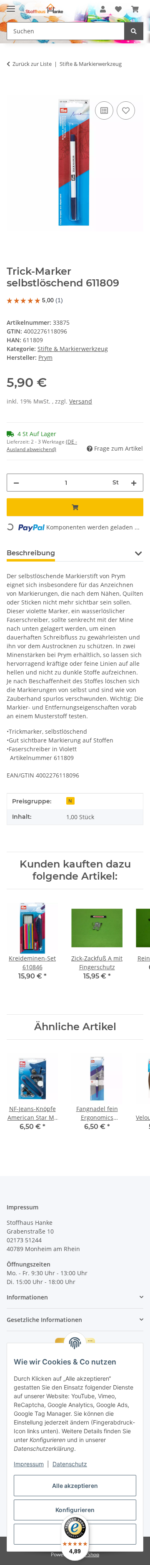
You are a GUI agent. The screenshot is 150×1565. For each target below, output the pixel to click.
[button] (102, 9)
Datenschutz (69, 1463)
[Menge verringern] (16, 482)
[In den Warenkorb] (13, 90)
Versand (80, 401)
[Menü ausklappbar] (11, 5)
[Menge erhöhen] (134, 482)
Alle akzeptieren (75, 1485)
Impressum (29, 1463)
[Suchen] (133, 31)
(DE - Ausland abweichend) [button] (42, 445)
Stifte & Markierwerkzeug (73, 349)
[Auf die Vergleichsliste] (104, 110)
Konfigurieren (75, 1509)
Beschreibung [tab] (31, 553)
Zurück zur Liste (32, 64)
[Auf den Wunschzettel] (126, 110)
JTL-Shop (89, 1554)
